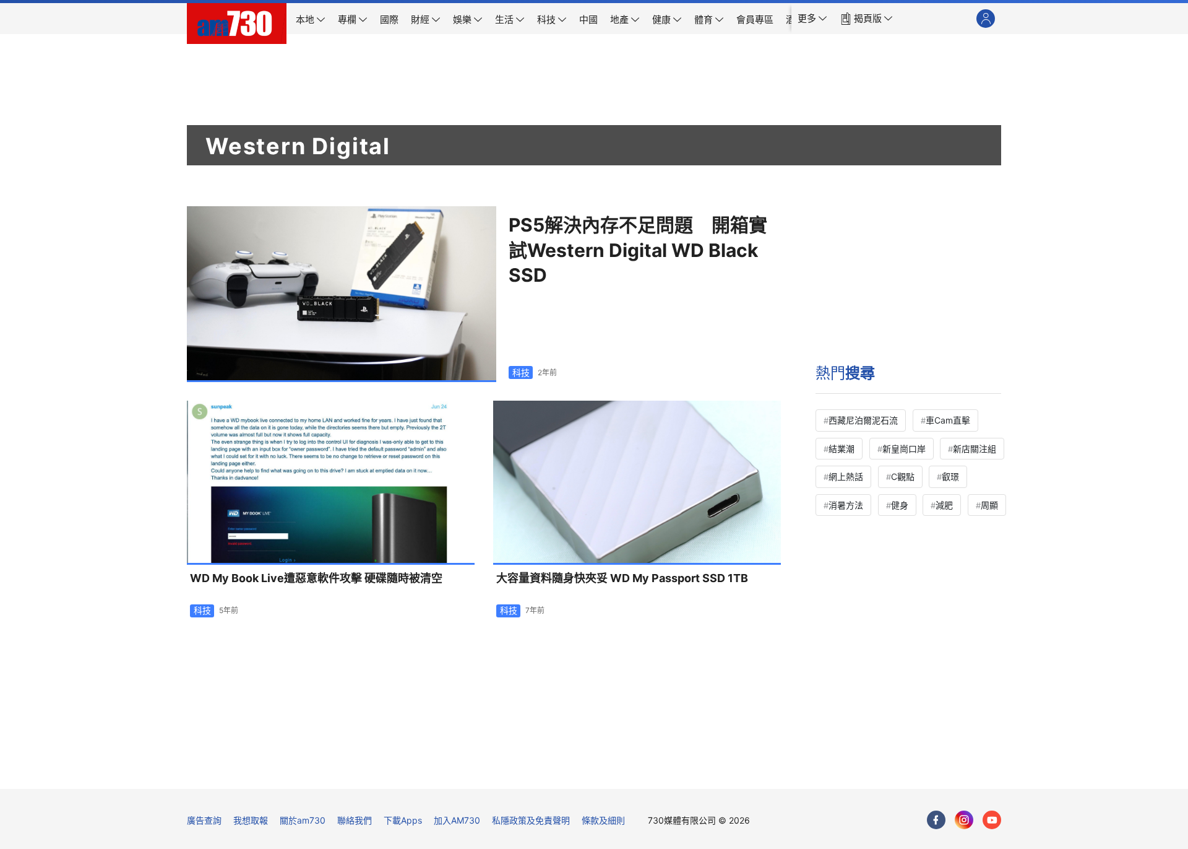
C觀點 (903, 476)
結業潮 (841, 448)
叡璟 (950, 476)
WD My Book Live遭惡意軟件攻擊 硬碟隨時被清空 (316, 578)
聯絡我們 (354, 820)
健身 (899, 505)
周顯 (989, 505)
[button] (812, 18)
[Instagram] (964, 820)
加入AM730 (457, 820)
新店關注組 (974, 448)
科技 (521, 372)
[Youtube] (992, 820)
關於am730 (302, 820)
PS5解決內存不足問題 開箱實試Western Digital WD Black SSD (638, 250)
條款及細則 (603, 820)
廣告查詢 (204, 820)
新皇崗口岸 (904, 448)
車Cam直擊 (948, 420)
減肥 (944, 505)
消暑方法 (846, 505)
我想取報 (250, 820)
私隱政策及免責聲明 (531, 820)
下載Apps (403, 820)
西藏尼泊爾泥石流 (863, 420)
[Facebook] (936, 820)
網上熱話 (846, 476)
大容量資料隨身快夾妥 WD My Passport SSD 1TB (622, 578)
